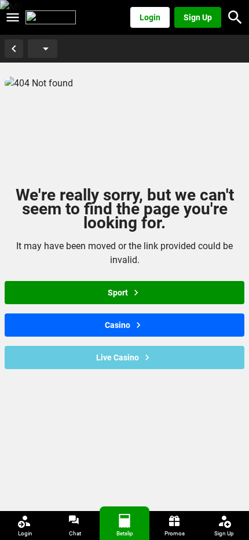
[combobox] (38, 49)
